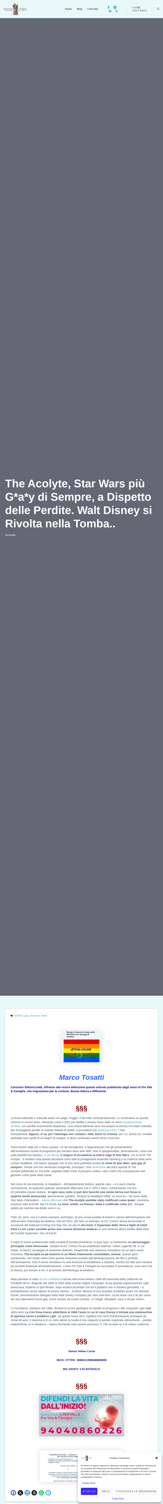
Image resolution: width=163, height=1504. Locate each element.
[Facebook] (108, 7)
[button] (156, 1458)
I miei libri (92, 9)
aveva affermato (52, 1200)
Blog (79, 9)
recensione (99, 1167)
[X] (116, 11)
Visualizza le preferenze (136, 1491)
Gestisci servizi (88, 1483)
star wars (35, 1015)
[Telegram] (115, 7)
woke (44, 1015)
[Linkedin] (110, 11)
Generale (10, 535)
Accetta (89, 1491)
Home (68, 9)
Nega (106, 1491)
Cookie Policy (118, 1498)
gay (26, 1015)
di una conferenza (51, 1279)
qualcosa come (107, 1130)
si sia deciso (51, 1155)
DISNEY (18, 1015)
